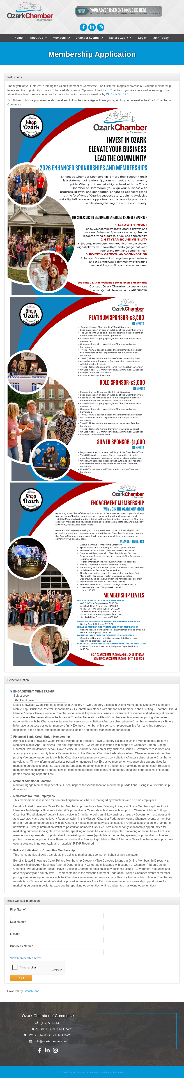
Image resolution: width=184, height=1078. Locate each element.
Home (19, 37)
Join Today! (161, 37)
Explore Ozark (118, 37)
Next (21, 977)
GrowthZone (31, 991)
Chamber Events (87, 37)
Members (59, 37)
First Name (17, 909)
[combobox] (40, 700)
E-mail (14, 933)
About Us (36, 37)
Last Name (17, 921)
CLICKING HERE (117, 94)
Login (142, 37)
